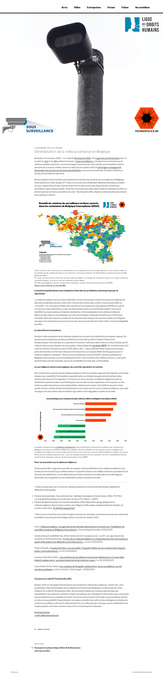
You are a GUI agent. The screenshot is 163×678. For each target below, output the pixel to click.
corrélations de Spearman (65, 447)
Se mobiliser (142, 7)
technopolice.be (42, 612)
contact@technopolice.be (46, 615)
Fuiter (125, 7)
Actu (64, 7)
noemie (59, 148)
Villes (77, 7)
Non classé (44, 629)
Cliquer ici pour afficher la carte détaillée (50, 285)
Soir (46, 161)
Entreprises (94, 7)
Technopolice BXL (82, 158)
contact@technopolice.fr (142, 672)
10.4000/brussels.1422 (64, 508)
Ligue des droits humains (107, 158)
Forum (111, 7)
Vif (55, 161)
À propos (14, 672)
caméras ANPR (99, 345)
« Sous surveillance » (84, 161)
